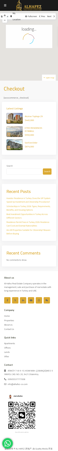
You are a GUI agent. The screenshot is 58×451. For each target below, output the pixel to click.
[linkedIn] (23, 300)
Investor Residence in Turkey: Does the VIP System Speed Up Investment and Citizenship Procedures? (28, 200)
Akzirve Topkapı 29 (34, 116)
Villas (6, 356)
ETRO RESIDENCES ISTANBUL (33, 129)
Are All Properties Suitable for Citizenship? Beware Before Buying (28, 231)
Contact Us (9, 329)
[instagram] (39, 300)
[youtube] (31, 300)
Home (7, 316)
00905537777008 (16, 379)
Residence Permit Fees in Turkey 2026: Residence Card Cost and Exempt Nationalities (27, 224)
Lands (7, 352)
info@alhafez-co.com (18, 384)
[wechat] (47, 300)
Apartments (9, 343)
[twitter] (15, 300)
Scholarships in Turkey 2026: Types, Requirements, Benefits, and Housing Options (28, 208)
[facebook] (7, 300)
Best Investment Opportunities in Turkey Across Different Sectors (27, 216)
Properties (9, 320)
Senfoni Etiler (31, 143)
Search (9, 166)
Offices (7, 348)
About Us (8, 325)
